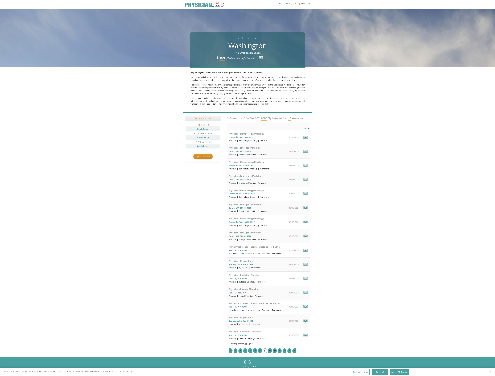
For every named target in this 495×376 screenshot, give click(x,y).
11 (275, 350)
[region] (247, 372)
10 (270, 350)
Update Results (203, 156)
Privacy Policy (306, 3)
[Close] (491, 371)
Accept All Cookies (399, 372)
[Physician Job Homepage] (204, 5)
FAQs (288, 3)
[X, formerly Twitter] (250, 362)
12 (280, 350)
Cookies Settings (360, 372)
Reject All (380, 372)
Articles (295, 3)
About (281, 3)
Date (304, 128)
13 (285, 350)
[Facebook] (244, 362)
